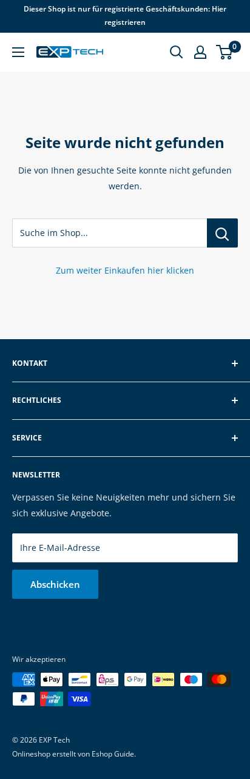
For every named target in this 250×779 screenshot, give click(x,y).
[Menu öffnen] (18, 52)
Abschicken (55, 584)
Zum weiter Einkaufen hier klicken (125, 270)
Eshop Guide (113, 754)
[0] (224, 52)
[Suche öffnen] (176, 52)
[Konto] (200, 52)
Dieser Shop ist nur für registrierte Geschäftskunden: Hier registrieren (125, 15)
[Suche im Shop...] (222, 233)
